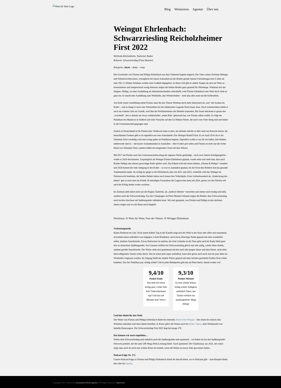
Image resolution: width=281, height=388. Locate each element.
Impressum (120, 383)
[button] (223, 9)
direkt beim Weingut (185, 319)
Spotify (129, 363)
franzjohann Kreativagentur (87, 383)
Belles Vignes (195, 324)
